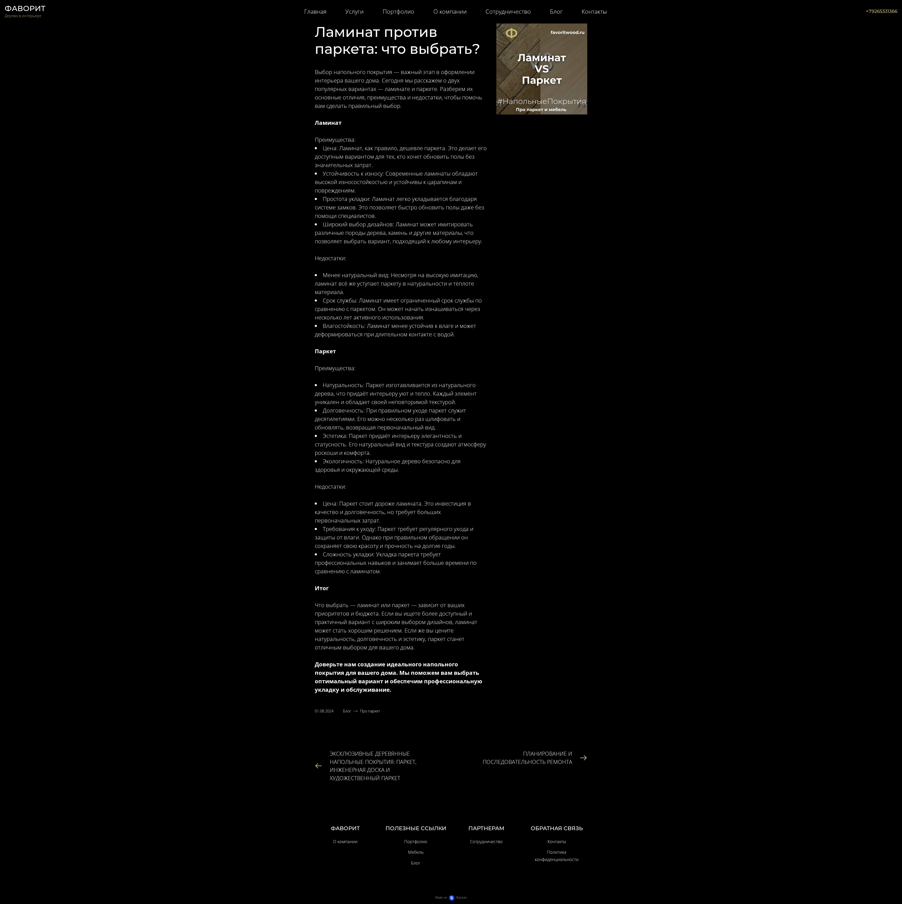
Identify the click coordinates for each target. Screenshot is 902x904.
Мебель (416, 852)
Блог (347, 711)
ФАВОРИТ (25, 8)
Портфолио (415, 841)
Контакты (557, 841)
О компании (345, 841)
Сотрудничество (486, 841)
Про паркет (370, 711)
